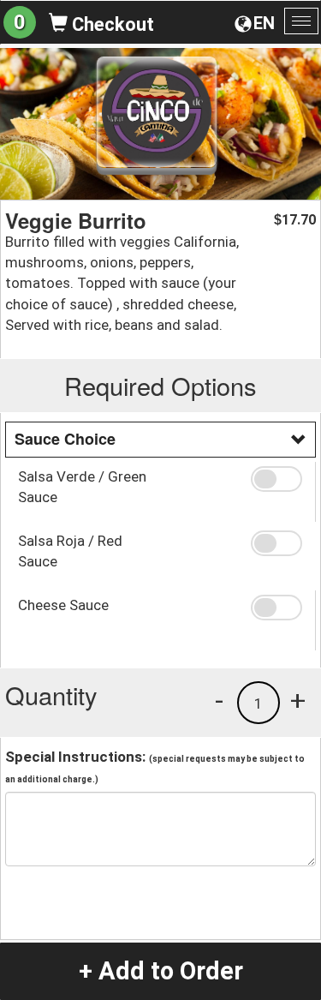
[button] (276, 479)
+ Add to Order (161, 970)
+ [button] (298, 700)
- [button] (219, 700)
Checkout (111, 24)
